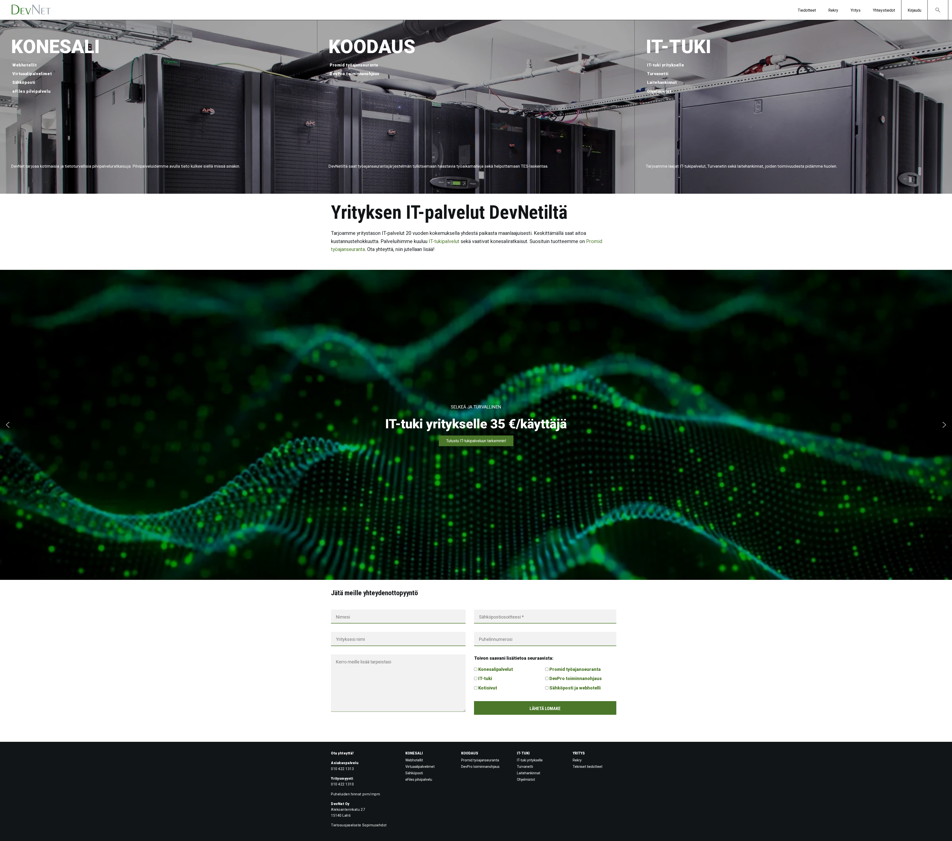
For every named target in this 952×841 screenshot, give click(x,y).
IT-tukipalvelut (444, 241)
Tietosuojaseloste (346, 825)
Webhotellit (24, 65)
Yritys (856, 10)
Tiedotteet (807, 10)
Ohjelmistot (659, 91)
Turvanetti (658, 73)
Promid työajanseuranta (354, 65)
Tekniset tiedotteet (587, 767)
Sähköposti (23, 82)
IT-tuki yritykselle (665, 65)
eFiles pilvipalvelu (31, 91)
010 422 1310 (342, 784)
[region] (476, 425)
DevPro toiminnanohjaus (354, 73)
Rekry (833, 10)
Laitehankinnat (662, 82)
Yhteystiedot (884, 10)
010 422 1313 (342, 769)
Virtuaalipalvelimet (32, 73)
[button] (938, 10)
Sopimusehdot (374, 825)
